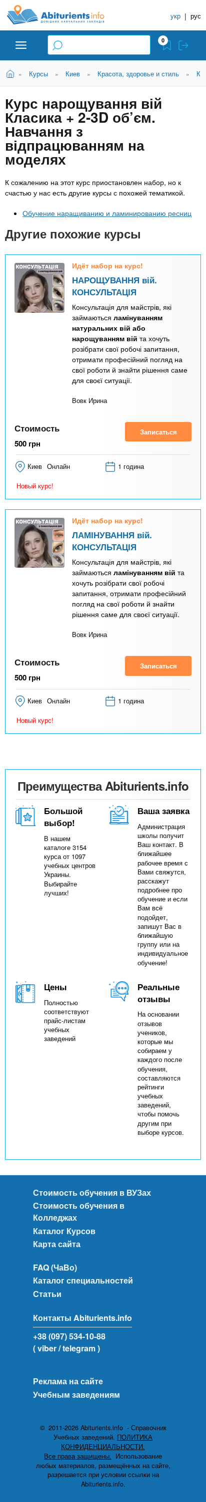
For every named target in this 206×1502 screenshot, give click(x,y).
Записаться (158, 431)
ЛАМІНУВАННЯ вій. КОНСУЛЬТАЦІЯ (112, 541)
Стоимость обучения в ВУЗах (92, 1192)
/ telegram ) (79, 1348)
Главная (11, 73)
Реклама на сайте (68, 1381)
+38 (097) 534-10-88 (69, 1336)
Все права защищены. (78, 1456)
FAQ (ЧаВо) (55, 1267)
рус (195, 15)
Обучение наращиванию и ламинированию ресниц (107, 213)
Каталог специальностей (83, 1280)
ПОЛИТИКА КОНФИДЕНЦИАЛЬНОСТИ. (106, 1442)
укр (175, 15)
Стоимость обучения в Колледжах (78, 1211)
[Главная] (63, 14)
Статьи (47, 1293)
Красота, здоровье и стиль (138, 73)
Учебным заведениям (76, 1394)
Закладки (167, 45)
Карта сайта (56, 1244)
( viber (44, 1348)
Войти (183, 45)
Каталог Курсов (64, 1231)
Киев (73, 73)
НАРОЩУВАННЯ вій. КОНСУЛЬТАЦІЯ (114, 286)
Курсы (38, 73)
